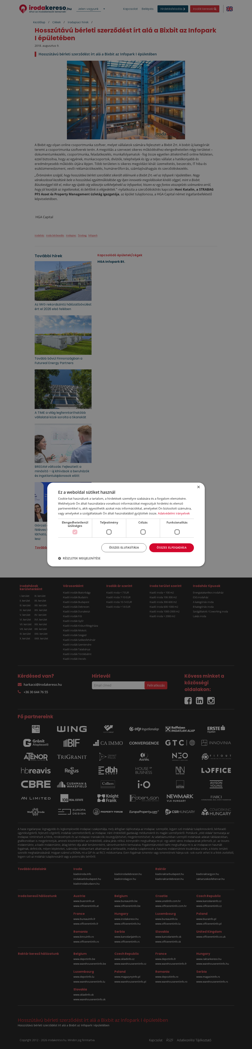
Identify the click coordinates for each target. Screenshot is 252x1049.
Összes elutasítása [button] (124, 548)
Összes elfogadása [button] (171, 548)
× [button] (198, 487)
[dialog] (126, 524)
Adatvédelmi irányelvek (174, 513)
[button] (79, 558)
